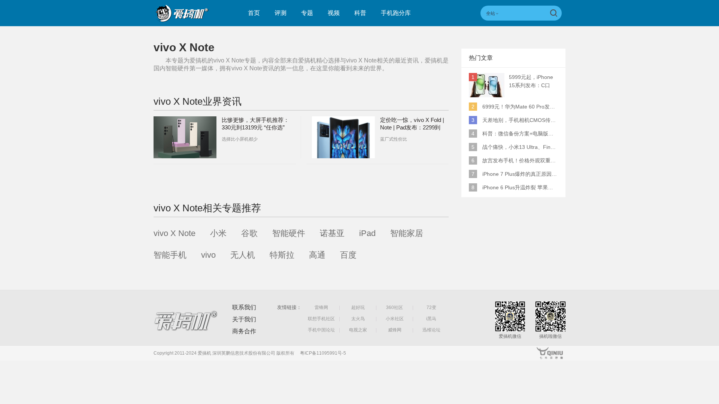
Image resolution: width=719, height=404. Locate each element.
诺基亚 (332, 233)
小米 (218, 233)
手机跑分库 (396, 13)
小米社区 (395, 318)
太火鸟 (358, 318)
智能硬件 (288, 233)
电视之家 (358, 330)
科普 (360, 13)
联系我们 (244, 307)
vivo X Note (174, 233)
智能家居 (406, 233)
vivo (208, 255)
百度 (348, 255)
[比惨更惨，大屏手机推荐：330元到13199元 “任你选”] (185, 137)
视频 (334, 13)
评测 (280, 13)
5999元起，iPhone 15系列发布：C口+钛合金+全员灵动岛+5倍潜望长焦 (533, 81)
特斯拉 (282, 255)
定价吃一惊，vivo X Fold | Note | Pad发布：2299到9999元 (412, 127)
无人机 (242, 255)
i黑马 (431, 318)
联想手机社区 (321, 318)
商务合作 (244, 331)
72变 (431, 307)
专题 (307, 13)
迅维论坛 (431, 330)
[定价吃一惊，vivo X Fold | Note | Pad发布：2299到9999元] (343, 137)
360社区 (394, 307)
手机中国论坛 (321, 330)
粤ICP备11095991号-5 (323, 353)
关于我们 (244, 319)
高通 (317, 255)
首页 (254, 13)
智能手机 (170, 255)
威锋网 (394, 330)
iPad (367, 233)
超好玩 (358, 307)
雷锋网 (321, 307)
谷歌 (249, 233)
